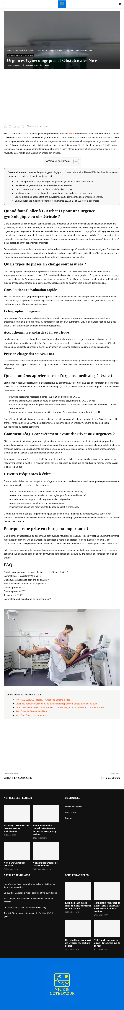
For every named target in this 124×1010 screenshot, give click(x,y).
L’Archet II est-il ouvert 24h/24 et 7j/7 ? (22, 576)
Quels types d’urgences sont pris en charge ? (26, 580)
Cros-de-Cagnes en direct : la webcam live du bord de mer (78, 943)
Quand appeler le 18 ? (14, 587)
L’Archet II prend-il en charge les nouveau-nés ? (27, 599)
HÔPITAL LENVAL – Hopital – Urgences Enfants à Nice (42, 699)
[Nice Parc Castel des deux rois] (17, 851)
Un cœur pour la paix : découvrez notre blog (25, 907)
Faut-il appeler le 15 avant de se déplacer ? (25, 583)
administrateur (15, 65)
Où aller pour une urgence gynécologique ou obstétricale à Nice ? (36, 572)
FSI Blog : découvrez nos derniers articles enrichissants (16, 828)
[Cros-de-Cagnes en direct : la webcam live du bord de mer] (78, 928)
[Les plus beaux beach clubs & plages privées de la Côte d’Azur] (78, 891)
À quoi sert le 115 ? (13, 595)
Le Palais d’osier (110, 777)
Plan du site (70, 812)
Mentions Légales (73, 806)
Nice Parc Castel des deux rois (30, 715)
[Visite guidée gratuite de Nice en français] (46, 851)
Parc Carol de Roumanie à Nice (31, 711)
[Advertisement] (62, 100)
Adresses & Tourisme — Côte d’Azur (20, 55)
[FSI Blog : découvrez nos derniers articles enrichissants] (17, 813)
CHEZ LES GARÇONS (18, 777)
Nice (71, 133)
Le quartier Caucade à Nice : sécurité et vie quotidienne (30, 893)
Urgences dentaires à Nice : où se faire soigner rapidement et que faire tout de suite (56, 703)
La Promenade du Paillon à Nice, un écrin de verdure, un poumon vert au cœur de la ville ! (59, 707)
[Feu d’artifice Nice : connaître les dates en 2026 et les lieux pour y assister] (46, 813)
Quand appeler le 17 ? (14, 591)
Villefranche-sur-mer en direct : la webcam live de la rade (107, 943)
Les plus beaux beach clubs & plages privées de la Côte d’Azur (78, 906)
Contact (68, 818)
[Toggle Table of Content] (74, 161)
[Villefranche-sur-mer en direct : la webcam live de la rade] (107, 928)
